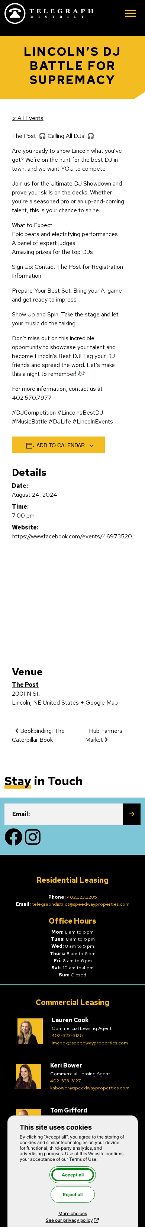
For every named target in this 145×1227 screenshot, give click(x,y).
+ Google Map (99, 702)
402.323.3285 (82, 897)
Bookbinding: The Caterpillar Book (38, 735)
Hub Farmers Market (103, 735)
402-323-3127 (65, 1081)
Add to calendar (60, 445)
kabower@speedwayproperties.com (89, 1088)
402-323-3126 (67, 1035)
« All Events (28, 118)
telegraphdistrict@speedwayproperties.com (80, 904)
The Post (25, 685)
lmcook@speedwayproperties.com (90, 1043)
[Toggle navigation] (130, 14)
